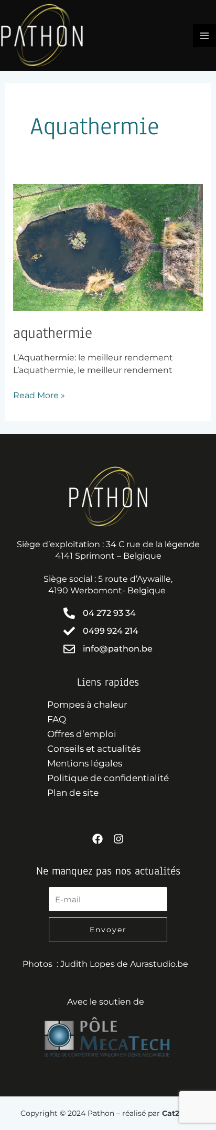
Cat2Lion (179, 1113)
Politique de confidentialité (108, 778)
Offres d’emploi (81, 734)
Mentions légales (84, 763)
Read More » (39, 394)
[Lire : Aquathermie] (108, 247)
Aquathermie (52, 333)
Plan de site (73, 792)
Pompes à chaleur (87, 704)
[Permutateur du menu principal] (204, 35)
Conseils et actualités (94, 748)
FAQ (56, 719)
